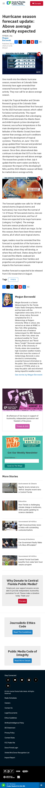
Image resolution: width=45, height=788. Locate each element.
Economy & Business (26, 539)
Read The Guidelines (22, 632)
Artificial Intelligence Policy (14, 723)
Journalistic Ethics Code (22, 624)
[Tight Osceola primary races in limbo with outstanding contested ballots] (9, 526)
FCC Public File (10, 743)
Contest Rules (10, 738)
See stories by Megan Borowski (28, 374)
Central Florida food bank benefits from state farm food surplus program (30, 562)
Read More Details (23, 660)
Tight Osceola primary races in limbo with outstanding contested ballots (29, 527)
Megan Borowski (6, 39)
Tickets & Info (22, 426)
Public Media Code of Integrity (22, 653)
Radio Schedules (11, 698)
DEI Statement (10, 728)
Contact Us (9, 708)
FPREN (13, 280)
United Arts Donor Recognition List (17, 753)
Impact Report (10, 758)
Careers (7, 703)
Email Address (10, 457)
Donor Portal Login (11, 748)
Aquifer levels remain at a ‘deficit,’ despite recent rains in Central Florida (29, 489)
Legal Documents (11, 713)
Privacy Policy (10, 733)
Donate (37, 3)
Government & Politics (27, 522)
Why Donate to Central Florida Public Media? (22, 582)
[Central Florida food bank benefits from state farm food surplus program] (9, 560)
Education (22, 501)
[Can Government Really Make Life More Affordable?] (9, 543)
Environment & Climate (27, 484)
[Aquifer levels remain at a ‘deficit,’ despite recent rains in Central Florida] (9, 488)
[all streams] (42, 785)
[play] (3, 785)
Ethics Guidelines (11, 718)
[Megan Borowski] (7, 300)
